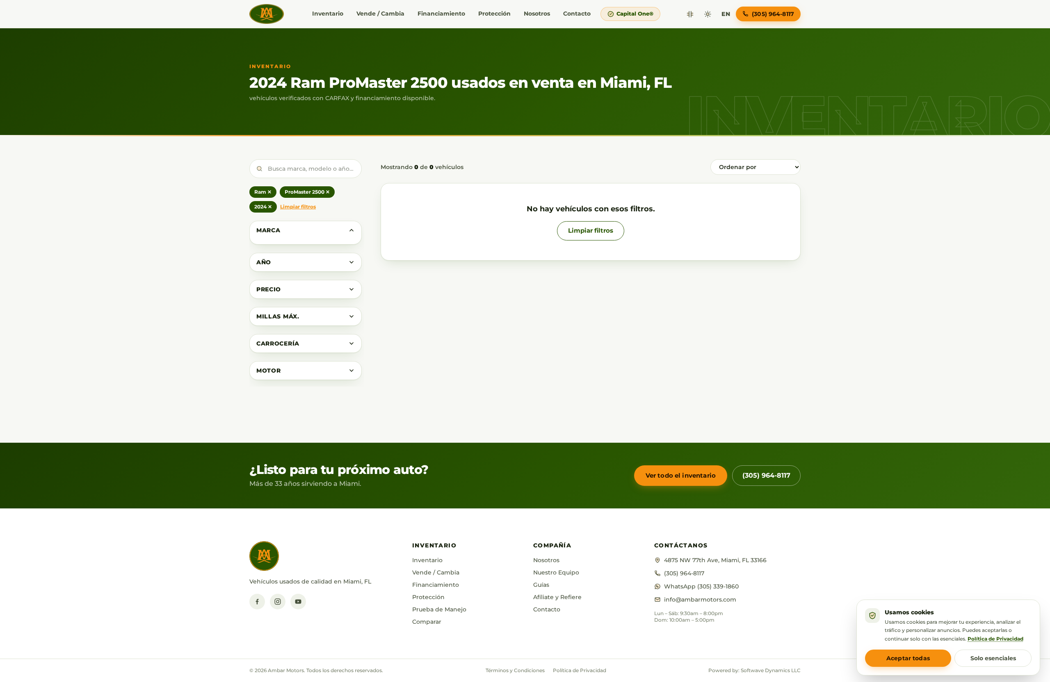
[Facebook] (257, 601)
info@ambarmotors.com (700, 599)
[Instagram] (277, 601)
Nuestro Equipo (556, 572)
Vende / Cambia (380, 13)
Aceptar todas (908, 658)
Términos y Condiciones (515, 670)
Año (263, 262)
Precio (268, 289)
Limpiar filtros (298, 207)
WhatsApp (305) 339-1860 (701, 586)
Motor (268, 370)
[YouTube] (298, 601)
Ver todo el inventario (681, 475)
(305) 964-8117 (766, 475)
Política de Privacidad (579, 670)
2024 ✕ (263, 207)
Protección (494, 13)
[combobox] (305, 168)
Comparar (426, 621)
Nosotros (537, 13)
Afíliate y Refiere (557, 597)
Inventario (327, 13)
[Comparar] (690, 14)
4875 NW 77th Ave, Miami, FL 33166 (715, 560)
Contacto (577, 13)
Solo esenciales (993, 658)
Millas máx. (277, 316)
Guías (541, 584)
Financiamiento (441, 13)
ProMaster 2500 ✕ (307, 192)
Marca (268, 230)
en (725, 14)
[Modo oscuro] (708, 14)
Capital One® (634, 13)
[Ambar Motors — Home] (266, 14)
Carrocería (277, 343)
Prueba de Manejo (439, 609)
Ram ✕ (263, 192)
